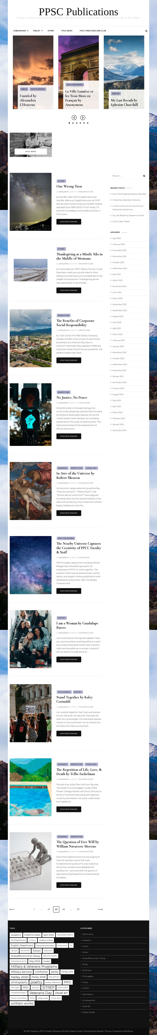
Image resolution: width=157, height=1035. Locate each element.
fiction (37, 950)
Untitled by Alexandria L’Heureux (126, 200)
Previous (13, 909)
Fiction (85, 952)
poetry (36, 982)
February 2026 (118, 244)
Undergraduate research (18, 993)
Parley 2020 (19, 977)
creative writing (46, 940)
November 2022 (119, 352)
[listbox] (78, 80)
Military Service (21, 972)
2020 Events (64, 692)
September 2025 (119, 268)
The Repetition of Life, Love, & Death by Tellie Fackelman (79, 771)
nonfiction (41, 971)
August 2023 (117, 316)
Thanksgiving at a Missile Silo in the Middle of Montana (79, 256)
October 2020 (118, 388)
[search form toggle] (146, 31)
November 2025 (119, 256)
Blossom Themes (104, 1031)
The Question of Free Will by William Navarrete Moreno (77, 844)
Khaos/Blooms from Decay (25, 956)
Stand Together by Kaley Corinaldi (74, 699)
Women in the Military (19, 998)
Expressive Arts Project (45, 945)
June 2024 (116, 292)
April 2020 (116, 406)
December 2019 (119, 430)
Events (85, 946)
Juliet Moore (48, 951)
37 (79, 909)
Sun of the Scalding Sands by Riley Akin (129, 194)
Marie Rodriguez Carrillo (18, 961)
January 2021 (118, 376)
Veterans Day (40, 993)
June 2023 (116, 322)
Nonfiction (63, 315)
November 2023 (119, 304)
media (46, 961)
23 (64, 909)
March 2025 (117, 280)
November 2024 (119, 286)
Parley (36, 31)
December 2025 (119, 250)
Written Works (29, 85)
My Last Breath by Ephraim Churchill (78, 102)
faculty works (62, 945)
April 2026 (116, 238)
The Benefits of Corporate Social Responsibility (75, 322)
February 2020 (118, 418)
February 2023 (118, 340)
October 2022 (118, 358)
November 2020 (119, 382)
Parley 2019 (67, 972)
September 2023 (119, 310)
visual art (61, 993)
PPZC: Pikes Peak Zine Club (93, 31)
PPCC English (15, 987)
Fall (71, 945)
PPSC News (66, 31)
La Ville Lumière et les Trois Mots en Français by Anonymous (34, 98)
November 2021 (119, 370)
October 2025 (118, 262)
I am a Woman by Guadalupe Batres (77, 625)
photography (19, 982)
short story (35, 987)
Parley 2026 (39, 977)
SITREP (51, 31)
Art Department (18, 940)
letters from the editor (50, 956)
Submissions (19, 31)
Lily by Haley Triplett (126, 104)
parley (54, 971)
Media (115, 98)
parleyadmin (64, 192)
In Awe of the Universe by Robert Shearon (75, 475)
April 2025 (116, 274)
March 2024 (117, 298)
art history (32, 940)
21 (50, 909)
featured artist (25, 950)
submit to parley (63, 987)
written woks (43, 998)
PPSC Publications (78, 12)
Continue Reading (69, 222)
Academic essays (32, 935)
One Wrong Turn (69, 186)
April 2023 (116, 328)
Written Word (56, 998)
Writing (32, 998)
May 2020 (116, 400)
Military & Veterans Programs (34, 966)
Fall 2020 (14, 951)
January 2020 (118, 424)
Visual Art (127, 98)
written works (22, 1003)
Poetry (70, 93)
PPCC (68, 982)
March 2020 (117, 412)
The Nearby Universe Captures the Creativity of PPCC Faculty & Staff (78, 547)
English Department (22, 945)
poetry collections (53, 982)
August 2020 (118, 394)
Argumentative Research (65, 935)
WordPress (128, 1031)
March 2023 (117, 334)
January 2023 (118, 346)
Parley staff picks (54, 977)
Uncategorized (88, 1000)
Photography (88, 976)
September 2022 (119, 364)
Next (99, 909)
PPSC (26, 987)
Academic (62, 468)
